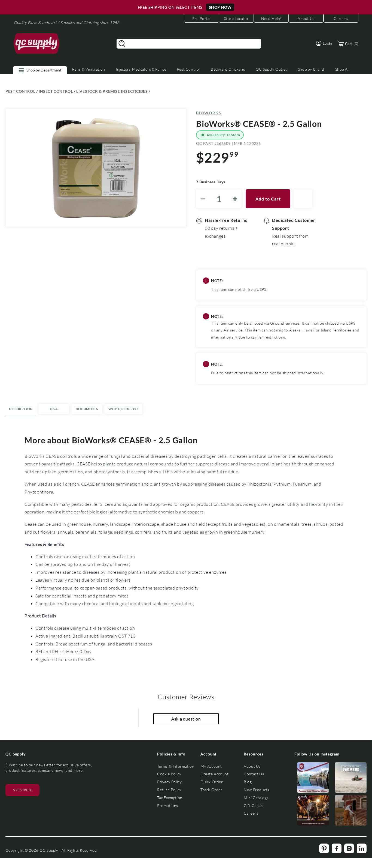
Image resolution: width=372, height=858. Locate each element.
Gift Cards (253, 805)
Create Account (214, 774)
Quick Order (211, 781)
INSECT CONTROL (56, 91)
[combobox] (189, 44)
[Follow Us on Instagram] (313, 778)
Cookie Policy (169, 774)
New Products (256, 789)
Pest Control (188, 69)
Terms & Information (175, 766)
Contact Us (254, 774)
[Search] (122, 44)
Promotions (167, 805)
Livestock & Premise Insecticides (112, 91)
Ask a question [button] (186, 718)
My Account (211, 766)
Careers (251, 813)
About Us (252, 766)
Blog (248, 781)
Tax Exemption (169, 797)
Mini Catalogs (256, 797)
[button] (324, 43)
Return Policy (169, 789)
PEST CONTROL (20, 91)
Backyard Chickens (228, 69)
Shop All (342, 69)
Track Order (211, 789)
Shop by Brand (311, 69)
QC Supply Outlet (271, 69)
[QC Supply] (37, 43)
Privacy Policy (169, 781)
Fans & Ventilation (88, 69)
